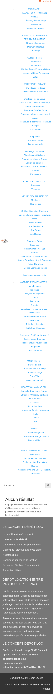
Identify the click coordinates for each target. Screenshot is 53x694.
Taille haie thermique (35, 324)
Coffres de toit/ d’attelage (34, 368)
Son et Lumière (34, 406)
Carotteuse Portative (35, 88)
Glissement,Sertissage (34, 249)
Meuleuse (35, 200)
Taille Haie (34, 320)
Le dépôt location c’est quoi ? (18, 534)
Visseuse (35, 189)
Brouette (35, 305)
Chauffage (35, 50)
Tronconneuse (35, 350)
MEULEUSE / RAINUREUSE (34, 196)
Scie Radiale (35, 234)
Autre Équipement (34, 380)
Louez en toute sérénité (15, 539)
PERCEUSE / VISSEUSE (34, 181)
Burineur (36, 170)
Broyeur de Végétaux (34, 293)
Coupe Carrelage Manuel (35, 268)
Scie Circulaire (35, 222)
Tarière (34, 297)
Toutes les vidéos (12, 570)
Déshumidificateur (35, 47)
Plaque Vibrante (35, 140)
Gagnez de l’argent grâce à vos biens (22, 550)
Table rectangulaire (35, 432)
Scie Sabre (35, 230)
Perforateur (35, 174)
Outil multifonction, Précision (34, 211)
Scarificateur (34, 313)
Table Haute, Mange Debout (36, 436)
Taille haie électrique (35, 328)
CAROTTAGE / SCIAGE (35, 84)
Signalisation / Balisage (34, 155)
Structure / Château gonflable (34, 395)
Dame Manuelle (35, 144)
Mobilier (34, 429)
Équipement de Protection (35, 462)
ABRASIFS (35, 454)
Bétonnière (35, 61)
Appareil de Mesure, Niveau (35, 159)
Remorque (34, 301)
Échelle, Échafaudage (35, 20)
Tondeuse (34, 290)
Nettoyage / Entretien (34, 151)
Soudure (35, 252)
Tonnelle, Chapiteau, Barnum (34, 391)
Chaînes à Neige (34, 372)
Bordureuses (36, 129)
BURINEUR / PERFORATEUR (34, 166)
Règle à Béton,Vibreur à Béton (35, 69)
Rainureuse (35, 204)
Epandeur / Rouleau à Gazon (34, 309)
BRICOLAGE (33, 9)
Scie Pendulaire (35, 226)
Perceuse (35, 185)
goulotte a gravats (35, 28)
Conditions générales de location (20, 560)
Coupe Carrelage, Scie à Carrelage (34, 260)
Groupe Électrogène (35, 43)
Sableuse (34, 245)
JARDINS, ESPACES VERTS (33, 282)
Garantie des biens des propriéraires (22, 544)
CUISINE (34, 402)
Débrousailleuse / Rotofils (34, 316)
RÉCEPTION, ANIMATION (33, 387)
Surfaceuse (35, 65)
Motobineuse (35, 286)
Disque (34, 466)
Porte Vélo (34, 376)
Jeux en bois (34, 398)
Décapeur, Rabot (34, 241)
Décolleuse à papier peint (34, 275)
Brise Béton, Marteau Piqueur (34, 256)
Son (35, 421)
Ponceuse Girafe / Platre (35, 110)
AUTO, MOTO (33, 361)
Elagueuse (35, 346)
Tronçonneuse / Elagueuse (34, 343)
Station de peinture (34, 163)
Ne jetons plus (10, 555)
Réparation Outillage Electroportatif (21, 565)
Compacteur (34, 136)
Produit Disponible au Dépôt (33, 451)
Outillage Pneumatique (34, 99)
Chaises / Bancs (35, 440)
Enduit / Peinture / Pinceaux (34, 458)
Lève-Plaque (36, 24)
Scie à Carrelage (35, 264)
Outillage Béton (34, 58)
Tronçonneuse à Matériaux (35, 91)
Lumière (35, 418)
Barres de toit (34, 365)
